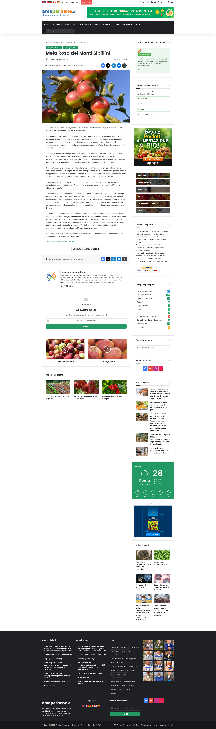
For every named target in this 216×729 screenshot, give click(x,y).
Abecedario (141, 302)
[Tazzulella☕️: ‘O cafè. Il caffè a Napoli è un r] (148, 676)
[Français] (46, 2)
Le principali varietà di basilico (161, 563)
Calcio (141, 109)
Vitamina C (142, 104)
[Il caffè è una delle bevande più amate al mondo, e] (148, 645)
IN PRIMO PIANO (70, 24)
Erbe (112, 662)
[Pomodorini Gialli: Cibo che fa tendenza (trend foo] (158, 676)
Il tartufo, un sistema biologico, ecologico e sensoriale (143, 565)
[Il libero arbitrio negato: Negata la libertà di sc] (158, 666)
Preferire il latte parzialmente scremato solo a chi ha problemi (160, 450)
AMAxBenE (136, 725)
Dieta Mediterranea (117, 659)
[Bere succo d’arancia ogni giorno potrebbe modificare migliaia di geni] (142, 405)
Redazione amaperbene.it (58, 59)
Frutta (66, 47)
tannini (129, 689)
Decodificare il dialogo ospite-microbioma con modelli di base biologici (161, 610)
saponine (131, 685)
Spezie (121, 689)
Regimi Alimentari (143, 305)
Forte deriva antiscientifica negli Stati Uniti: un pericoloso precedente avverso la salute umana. (127, 2)
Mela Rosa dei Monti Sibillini (86, 249)
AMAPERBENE (56, 24)
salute (123, 685)
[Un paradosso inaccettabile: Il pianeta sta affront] (148, 666)
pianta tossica (130, 678)
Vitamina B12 (143, 114)
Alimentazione (142, 324)
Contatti (170, 725)
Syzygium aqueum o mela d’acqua (112, 397)
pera (118, 674)
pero (124, 674)
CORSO (117, 24)
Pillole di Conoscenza (144, 291)
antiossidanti (115, 655)
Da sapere (126, 24)
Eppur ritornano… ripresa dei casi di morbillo (161, 587)
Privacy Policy (86, 725)
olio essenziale (123, 670)
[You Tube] (67, 286)
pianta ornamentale (117, 678)
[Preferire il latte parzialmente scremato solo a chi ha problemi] (142, 451)
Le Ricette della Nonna (145, 298)
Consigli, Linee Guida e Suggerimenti (150, 320)
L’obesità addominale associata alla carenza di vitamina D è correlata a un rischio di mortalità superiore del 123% (160, 394)
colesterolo (125, 655)
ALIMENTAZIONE (84, 24)
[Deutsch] (49, 2)
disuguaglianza (131, 659)
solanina (113, 689)
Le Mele (74, 47)
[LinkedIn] (113, 65)
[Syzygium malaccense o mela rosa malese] (86, 387)
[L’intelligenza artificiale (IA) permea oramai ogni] (169, 655)
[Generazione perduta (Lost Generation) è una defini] (148, 655)
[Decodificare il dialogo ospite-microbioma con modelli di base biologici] (162, 599)
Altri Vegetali (115, 651)
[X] (108, 65)
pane (112, 674)
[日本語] (55, 2)
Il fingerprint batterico (141, 586)
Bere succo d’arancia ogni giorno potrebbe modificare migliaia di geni (159, 406)
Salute (139, 309)
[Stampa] (124, 65)
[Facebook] (103, 65)
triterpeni (114, 693)
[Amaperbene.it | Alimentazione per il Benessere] (63, 12)
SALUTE (96, 24)
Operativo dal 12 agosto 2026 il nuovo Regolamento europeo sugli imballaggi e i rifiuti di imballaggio (160, 439)
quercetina (114, 685)
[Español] (58, 2)
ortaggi (133, 670)
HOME (46, 24)
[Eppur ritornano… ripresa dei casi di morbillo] (162, 578)
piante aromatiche (129, 681)
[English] (43, 2)
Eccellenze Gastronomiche (146, 316)
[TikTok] (72, 286)
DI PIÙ (136, 24)
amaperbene (126, 651)
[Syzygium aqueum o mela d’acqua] (114, 387)
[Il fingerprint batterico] (144, 578)
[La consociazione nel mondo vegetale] (58, 387)
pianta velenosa (116, 681)
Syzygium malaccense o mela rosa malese (86, 397)
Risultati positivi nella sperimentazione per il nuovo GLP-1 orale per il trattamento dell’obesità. (143, 613)
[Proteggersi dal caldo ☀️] (158, 645)
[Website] (61, 286)
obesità (113, 670)
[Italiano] (52, 2)
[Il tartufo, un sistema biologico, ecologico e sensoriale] (144, 555)
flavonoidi (120, 662)
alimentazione (134, 647)
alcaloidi (124, 647)
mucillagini (132, 666)
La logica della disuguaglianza (153, 504)
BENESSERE (106, 24)
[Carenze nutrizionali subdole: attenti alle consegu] (169, 666)
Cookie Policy (97, 725)
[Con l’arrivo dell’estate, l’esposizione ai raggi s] (158, 655)
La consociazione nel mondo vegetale (57, 397)
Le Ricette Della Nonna (118, 666)
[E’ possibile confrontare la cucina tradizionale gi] (169, 645)
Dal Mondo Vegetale (60, 42)
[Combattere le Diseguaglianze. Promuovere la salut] (169, 676)
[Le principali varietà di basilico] (162, 555)
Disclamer (75, 725)
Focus (139, 313)
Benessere (141, 327)
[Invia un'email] (67, 59)
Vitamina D (142, 98)
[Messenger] (119, 65)
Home (49, 42)
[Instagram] (70, 286)
